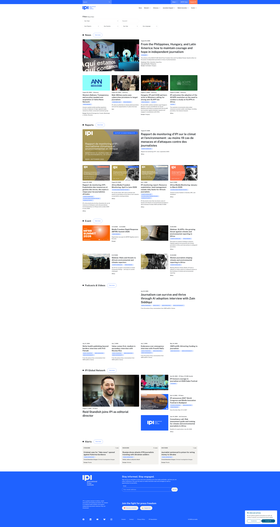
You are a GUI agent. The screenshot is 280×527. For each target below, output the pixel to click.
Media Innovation (182, 8)
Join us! (174, 489)
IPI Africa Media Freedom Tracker (91, 198)
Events (193, 8)
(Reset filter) (90, 17)
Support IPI (193, 2)
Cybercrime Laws (116, 102)
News (140, 8)
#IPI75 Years (184, 2)
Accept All (268, 521)
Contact (131, 519)
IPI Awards (144, 55)
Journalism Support (168, 8)
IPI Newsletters (153, 519)
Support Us (146, 508)
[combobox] (101, 21)
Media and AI (156, 305)
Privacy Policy (141, 519)
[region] (261, 517)
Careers (123, 519)
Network (146, 8)
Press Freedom (86, 104)
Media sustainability (178, 305)
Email (124, 486)
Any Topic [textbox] (87, 21)
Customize (254, 521)
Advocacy (156, 8)
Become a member (130, 508)
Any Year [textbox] (125, 26)
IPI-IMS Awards (188, 376)
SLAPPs (153, 102)
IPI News (95, 408)
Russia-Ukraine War (89, 457)
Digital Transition (146, 305)
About (174, 2)
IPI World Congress (175, 405)
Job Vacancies (183, 416)
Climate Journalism (146, 148)
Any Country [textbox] (107, 26)
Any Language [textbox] (146, 26)
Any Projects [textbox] (87, 26)
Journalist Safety (87, 200)
